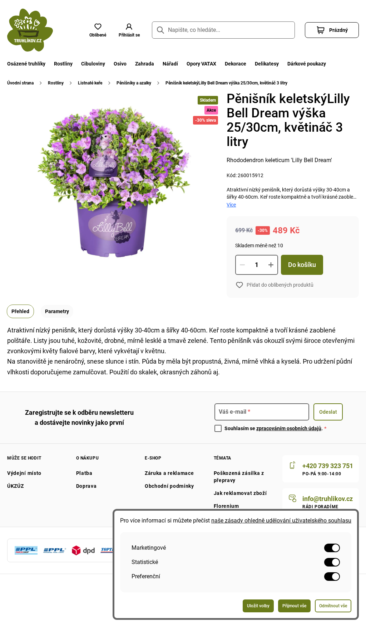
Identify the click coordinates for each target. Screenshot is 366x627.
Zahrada (144, 64)
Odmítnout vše (333, 605)
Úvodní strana (20, 83)
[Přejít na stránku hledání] (160, 30)
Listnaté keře (90, 83)
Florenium (226, 506)
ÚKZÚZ (15, 486)
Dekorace (235, 64)
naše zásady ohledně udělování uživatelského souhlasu (281, 520)
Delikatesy (267, 64)
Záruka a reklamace (169, 473)
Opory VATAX (201, 64)
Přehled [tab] (20, 311)
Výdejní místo (24, 473)
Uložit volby (258, 605)
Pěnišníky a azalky (134, 83)
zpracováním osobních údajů (288, 428)
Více (231, 205)
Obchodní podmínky (169, 486)
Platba (84, 473)
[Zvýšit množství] (271, 265)
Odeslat (328, 412)
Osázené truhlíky (26, 64)
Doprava (86, 486)
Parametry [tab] (57, 311)
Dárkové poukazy (306, 64)
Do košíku (302, 264)
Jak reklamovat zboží (240, 493)
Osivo (120, 64)
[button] (129, 30)
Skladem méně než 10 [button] (259, 245)
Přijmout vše (294, 605)
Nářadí (170, 64)
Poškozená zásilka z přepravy (239, 476)
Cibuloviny (93, 64)
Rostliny (63, 64)
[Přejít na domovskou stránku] (30, 30)
